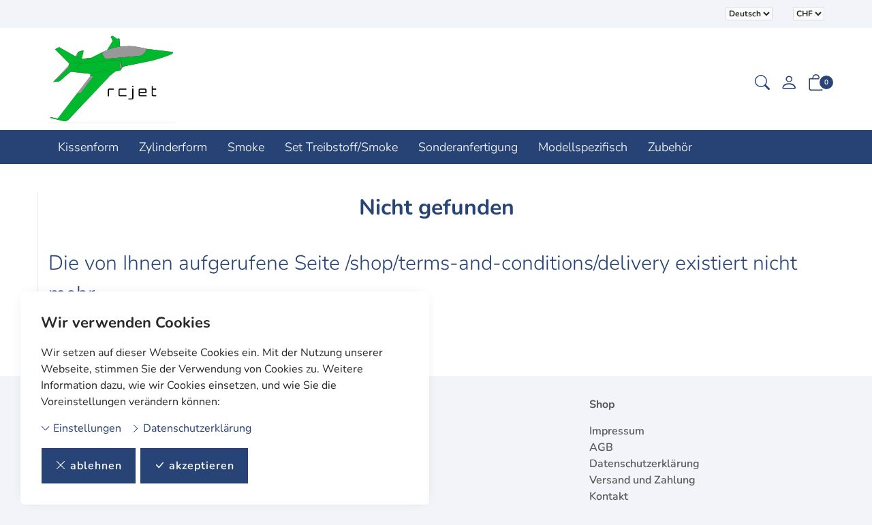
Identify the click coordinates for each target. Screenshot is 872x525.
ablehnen (96, 465)
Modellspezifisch (582, 147)
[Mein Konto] (789, 84)
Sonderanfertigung (468, 147)
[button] (762, 84)
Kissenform (88, 147)
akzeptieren (201, 465)
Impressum (616, 431)
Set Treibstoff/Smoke (341, 147)
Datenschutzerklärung (195, 428)
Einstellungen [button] (85, 428)
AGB (601, 447)
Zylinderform (173, 147)
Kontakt (608, 496)
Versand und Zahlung (642, 480)
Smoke (246, 147)
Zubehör (670, 147)
